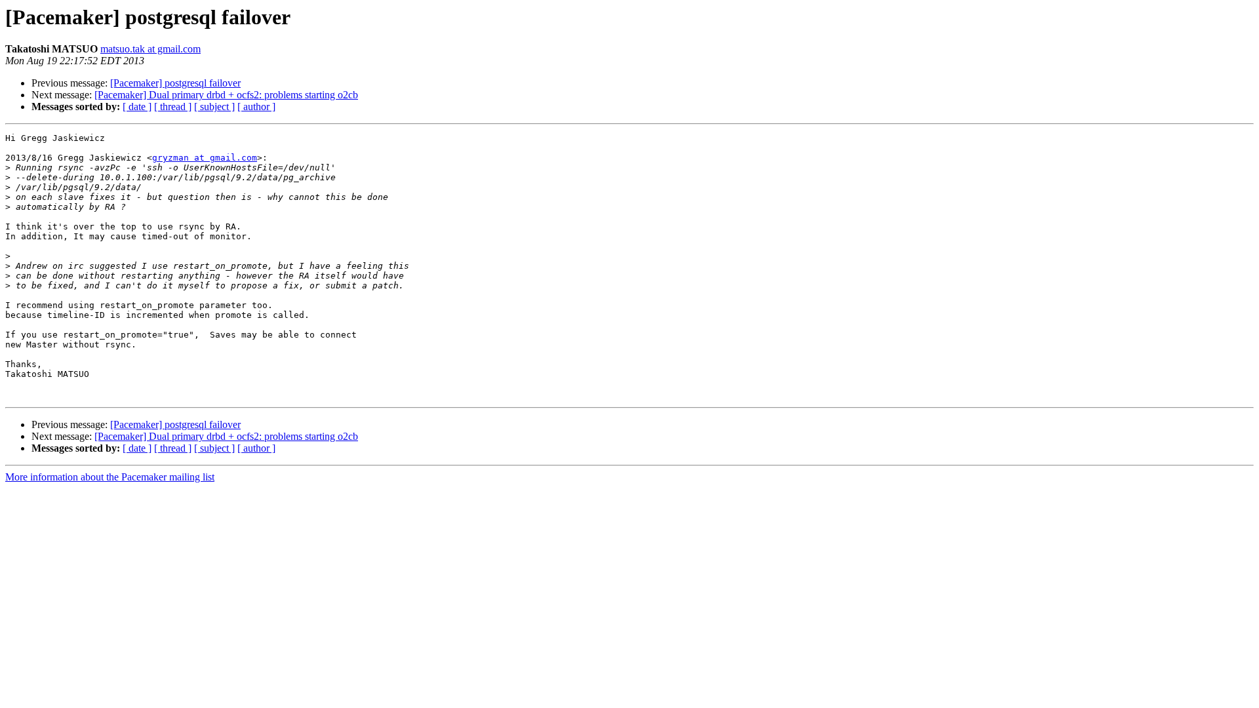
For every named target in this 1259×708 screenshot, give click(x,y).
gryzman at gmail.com (204, 158)
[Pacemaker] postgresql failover (175, 82)
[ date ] (137, 106)
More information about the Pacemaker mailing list (109, 476)
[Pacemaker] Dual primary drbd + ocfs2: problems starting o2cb (226, 94)
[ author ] (256, 106)
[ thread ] (172, 106)
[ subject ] (214, 106)
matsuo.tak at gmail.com (150, 48)
